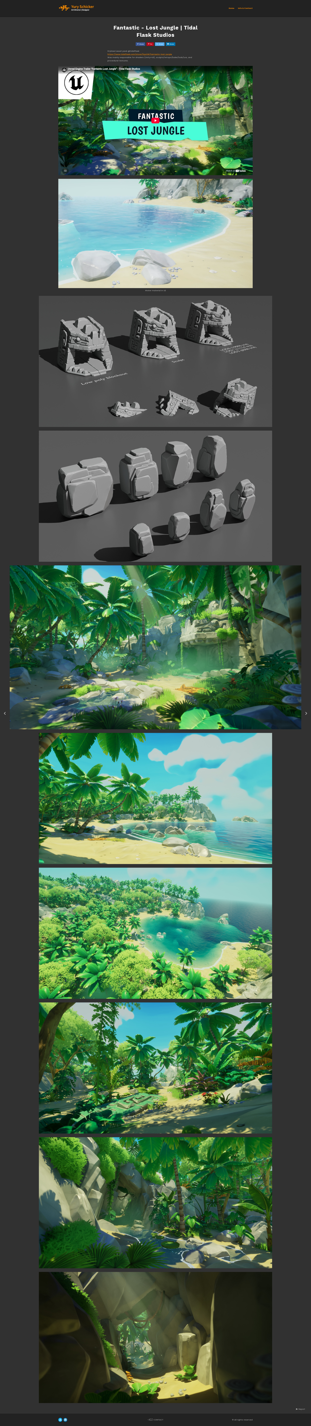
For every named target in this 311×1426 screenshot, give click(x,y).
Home (231, 8)
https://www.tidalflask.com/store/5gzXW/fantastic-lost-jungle (140, 54)
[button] (300, 1409)
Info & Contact (245, 8)
